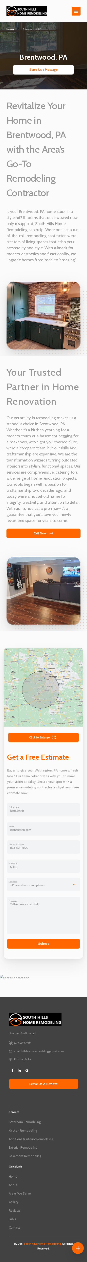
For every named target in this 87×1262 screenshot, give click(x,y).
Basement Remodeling (25, 1156)
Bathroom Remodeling (25, 1122)
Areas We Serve (20, 1193)
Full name (14, 807)
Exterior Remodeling (23, 1147)
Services (13, 881)
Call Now (40, 533)
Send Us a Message (43, 70)
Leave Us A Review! (43, 1084)
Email (11, 826)
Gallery (14, 1202)
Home (10, 29)
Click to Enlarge (39, 737)
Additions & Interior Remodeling (31, 1139)
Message (13, 901)
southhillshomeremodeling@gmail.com (39, 1051)
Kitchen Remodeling (23, 1130)
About (13, 1185)
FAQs (12, 1219)
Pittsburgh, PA (22, 1059)
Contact (14, 1227)
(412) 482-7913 (23, 1043)
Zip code (13, 863)
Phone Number (16, 844)
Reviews (15, 1210)
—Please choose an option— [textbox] (27, 885)
